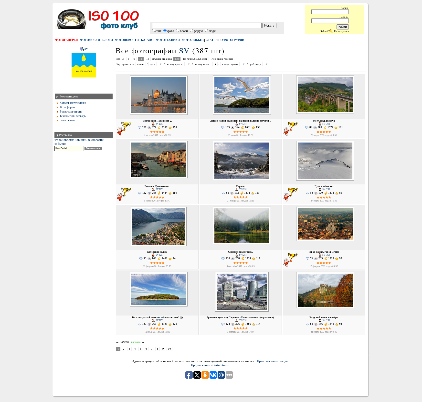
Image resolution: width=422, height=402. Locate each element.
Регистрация (341, 31)
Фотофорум (90, 40)
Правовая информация (272, 361)
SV (86, 49)
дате (152, 64)
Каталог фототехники (160, 40)
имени (140, 64)
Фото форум (67, 107)
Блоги (107, 40)
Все (177, 58)
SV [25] (159, 124)
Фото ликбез (192, 40)
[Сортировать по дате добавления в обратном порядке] (160, 64)
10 (169, 348)
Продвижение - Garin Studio (210, 365)
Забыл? (324, 31)
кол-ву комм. (202, 64)
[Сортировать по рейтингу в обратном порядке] (266, 64)
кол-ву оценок (230, 64)
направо (136, 342)
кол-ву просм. (175, 64)
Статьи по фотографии (225, 40)
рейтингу (255, 64)
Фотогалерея (66, 40)
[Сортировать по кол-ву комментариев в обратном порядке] (215, 64)
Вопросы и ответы (71, 111)
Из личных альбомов (195, 58)
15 (147, 58)
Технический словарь (72, 116)
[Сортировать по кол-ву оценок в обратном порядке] (243, 64)
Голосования (67, 120)
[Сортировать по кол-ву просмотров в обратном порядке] (188, 64)
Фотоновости (127, 40)
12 (140, 58)
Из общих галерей (222, 58)
